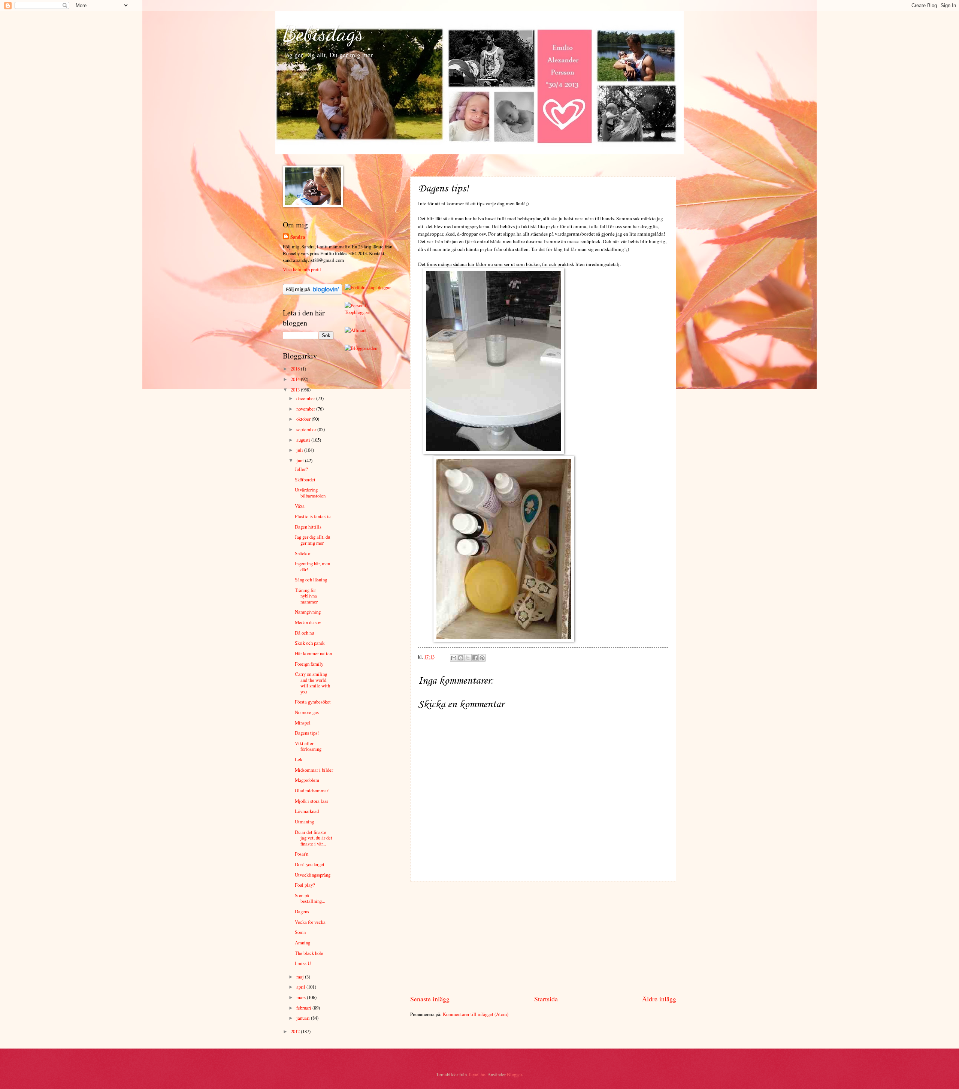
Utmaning (304, 821)
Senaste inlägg (430, 998)
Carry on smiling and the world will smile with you (312, 683)
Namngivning (308, 611)
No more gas (307, 712)
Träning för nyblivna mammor (306, 596)
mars (301, 997)
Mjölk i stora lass (311, 801)
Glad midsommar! (312, 790)
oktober (304, 418)
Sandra (297, 236)
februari (304, 1007)
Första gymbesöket (313, 701)
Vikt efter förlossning (308, 746)
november (306, 408)
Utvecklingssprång (312, 874)
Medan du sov (308, 622)
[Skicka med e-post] (453, 658)
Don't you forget (309, 864)
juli (300, 450)
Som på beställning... (310, 898)
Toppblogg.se (357, 312)
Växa (300, 505)
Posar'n (301, 853)
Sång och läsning (311, 579)
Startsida (546, 998)
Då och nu (304, 632)
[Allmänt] (356, 330)
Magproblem (307, 780)
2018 (296, 368)
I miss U (303, 963)
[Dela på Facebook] (475, 658)
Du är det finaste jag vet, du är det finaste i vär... (313, 838)
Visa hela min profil (302, 269)
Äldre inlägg (659, 998)
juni (300, 460)
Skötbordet (305, 479)
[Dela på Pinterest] (482, 658)
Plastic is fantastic (313, 516)
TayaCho (476, 1074)
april (301, 986)
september (306, 429)
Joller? (301, 469)
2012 (296, 1031)
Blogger (514, 1074)
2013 (296, 389)
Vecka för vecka (310, 922)
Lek (298, 759)
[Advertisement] (543, 938)
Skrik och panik (309, 642)
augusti (303, 439)
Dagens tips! (307, 732)
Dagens (302, 911)
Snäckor (302, 553)
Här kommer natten (313, 653)
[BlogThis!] (461, 658)
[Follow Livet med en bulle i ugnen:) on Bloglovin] (312, 293)
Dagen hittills (308, 526)
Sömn (300, 932)
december (306, 398)
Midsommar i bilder (314, 769)
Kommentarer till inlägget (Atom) (475, 1014)
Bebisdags (323, 32)
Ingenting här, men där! (312, 566)
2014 (296, 379)
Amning (302, 942)
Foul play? (305, 884)
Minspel (303, 722)
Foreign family (309, 663)
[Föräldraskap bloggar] (368, 287)
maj (300, 976)
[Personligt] (357, 305)
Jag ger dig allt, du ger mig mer (312, 539)
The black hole (309, 953)
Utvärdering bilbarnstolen (310, 492)
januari (303, 1017)
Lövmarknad (307, 811)
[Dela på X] (468, 658)
